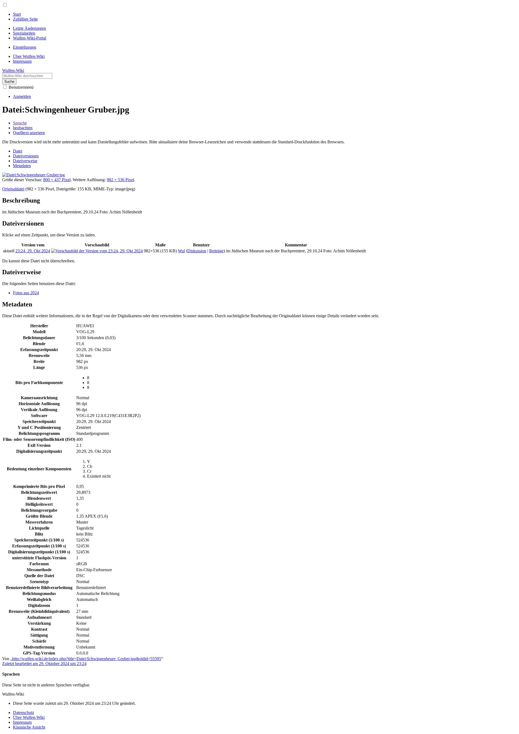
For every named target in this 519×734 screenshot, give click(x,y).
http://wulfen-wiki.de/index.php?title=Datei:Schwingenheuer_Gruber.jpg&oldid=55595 (86, 658)
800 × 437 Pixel (57, 179)
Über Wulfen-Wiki (29, 717)
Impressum (22, 722)
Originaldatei (13, 189)
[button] (5, 4)
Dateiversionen (26, 156)
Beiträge (216, 251)
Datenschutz (23, 712)
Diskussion (196, 251)
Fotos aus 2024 (26, 292)
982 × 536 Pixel (120, 179)
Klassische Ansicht (29, 727)
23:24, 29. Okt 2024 (32, 251)
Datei (17, 151)
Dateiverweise (25, 160)
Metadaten (22, 165)
